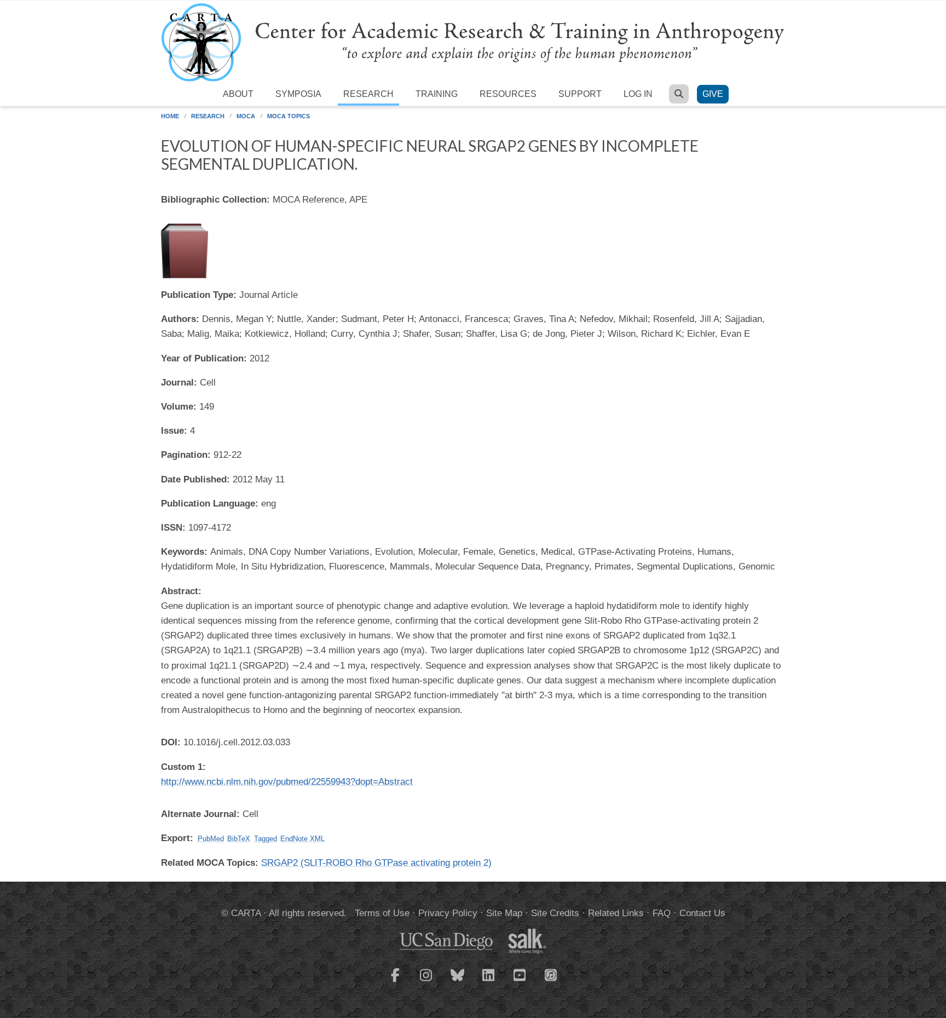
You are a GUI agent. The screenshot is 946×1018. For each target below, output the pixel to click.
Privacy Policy (447, 913)
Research (368, 94)
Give (712, 94)
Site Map (504, 913)
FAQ (662, 913)
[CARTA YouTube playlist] (520, 982)
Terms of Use (382, 913)
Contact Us (702, 913)
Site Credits (555, 913)
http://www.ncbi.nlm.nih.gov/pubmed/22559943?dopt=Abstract (287, 782)
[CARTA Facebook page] (395, 982)
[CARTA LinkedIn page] (489, 982)
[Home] (473, 42)
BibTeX (238, 839)
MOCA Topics (288, 116)
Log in (638, 94)
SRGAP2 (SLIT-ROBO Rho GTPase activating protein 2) (376, 863)
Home (170, 116)
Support (580, 94)
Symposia (298, 94)
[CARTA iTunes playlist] (551, 974)
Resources (508, 94)
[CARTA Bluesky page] (457, 982)
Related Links (616, 913)
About (238, 94)
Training (437, 94)
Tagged (265, 839)
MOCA (245, 116)
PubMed (211, 839)
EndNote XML (302, 839)
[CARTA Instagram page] (426, 982)
